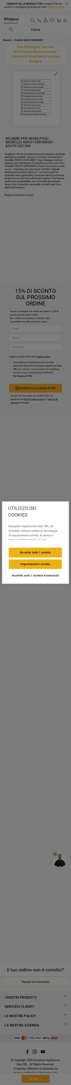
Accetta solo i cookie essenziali (35, 575)
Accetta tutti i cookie (35, 552)
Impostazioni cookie (35, 564)
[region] (35, 542)
